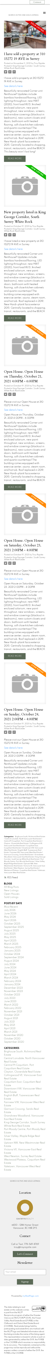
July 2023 (9, 998)
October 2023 (12, 995)
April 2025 (10, 941)
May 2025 (10, 937)
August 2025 (11, 930)
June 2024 (10, 967)
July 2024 (9, 964)
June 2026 (10, 913)
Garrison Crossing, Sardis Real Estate (18, 855)
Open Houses (11, 894)
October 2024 (12, 954)
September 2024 (14, 957)
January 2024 (12, 984)
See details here (13, 86)
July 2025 (10, 934)
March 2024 (11, 978)
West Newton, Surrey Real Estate (26, 868)
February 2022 (12, 1008)
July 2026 (9, 910)
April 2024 (10, 974)
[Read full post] (25, 36)
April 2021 (9, 1028)
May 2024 (10, 971)
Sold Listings (11, 897)
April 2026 (10, 920)
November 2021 (13, 1011)
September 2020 (14, 1042)
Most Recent (11, 907)
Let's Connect (25, 1254)
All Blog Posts (11, 887)
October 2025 (12, 924)
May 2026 (10, 917)
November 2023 (13, 991)
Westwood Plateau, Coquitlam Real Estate (20, 870)
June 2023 (10, 1001)
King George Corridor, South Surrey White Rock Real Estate (24, 230)
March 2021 (10, 1032)
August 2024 (11, 961)
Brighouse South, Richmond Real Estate (30, 836)
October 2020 (12, 1039)
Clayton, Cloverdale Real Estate (16, 843)
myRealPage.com (31, 1296)
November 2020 (13, 1035)
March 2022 (11, 1005)
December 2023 (13, 988)
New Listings (11, 890)
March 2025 (11, 944)
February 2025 (12, 947)
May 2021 (9, 1025)
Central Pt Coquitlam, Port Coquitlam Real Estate (23, 841)
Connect (37, 2)
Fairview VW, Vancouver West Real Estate (26, 852)
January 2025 (12, 951)
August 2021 (11, 1018)
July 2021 (9, 1022)
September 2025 (14, 927)
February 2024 (12, 981)
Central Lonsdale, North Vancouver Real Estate (23, 839)
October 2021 (11, 1015)
